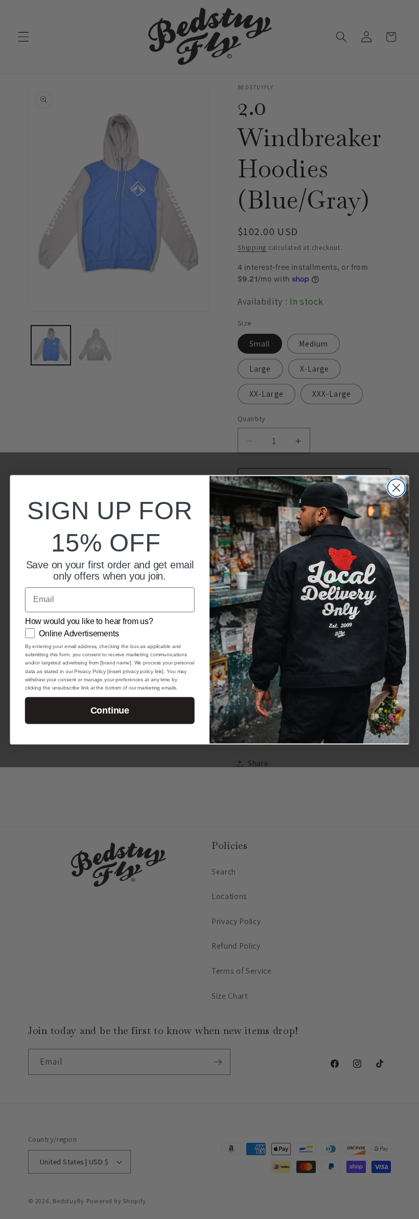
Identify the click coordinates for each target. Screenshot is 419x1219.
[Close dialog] (396, 487)
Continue (109, 710)
